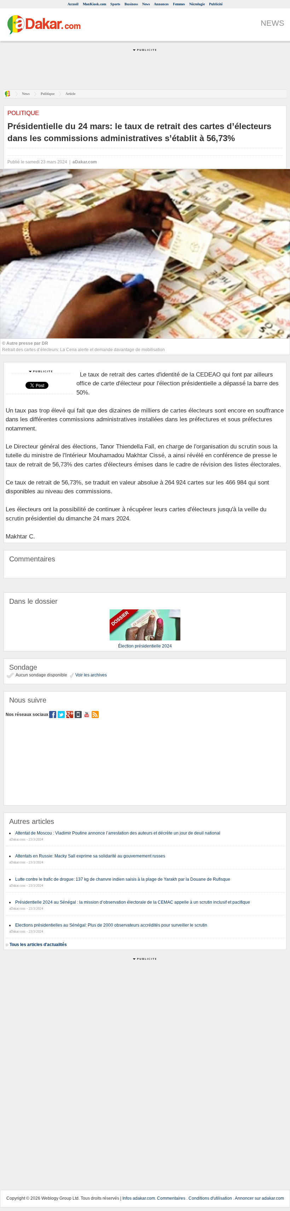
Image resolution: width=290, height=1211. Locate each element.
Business (131, 4)
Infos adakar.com (138, 1198)
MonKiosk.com (94, 4)
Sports (115, 4)
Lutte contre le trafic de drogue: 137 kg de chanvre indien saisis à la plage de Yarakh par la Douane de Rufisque (122, 879)
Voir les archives (90, 675)
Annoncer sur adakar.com (259, 1198)
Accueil (73, 4)
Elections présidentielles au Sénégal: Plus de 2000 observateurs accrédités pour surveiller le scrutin (111, 925)
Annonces (161, 4)
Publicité (215, 4)
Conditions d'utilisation (210, 1198)
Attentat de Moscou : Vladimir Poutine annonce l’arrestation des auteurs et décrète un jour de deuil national (117, 833)
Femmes (179, 4)
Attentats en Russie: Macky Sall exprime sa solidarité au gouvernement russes (90, 856)
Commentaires (171, 1198)
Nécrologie (197, 4)
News (146, 4)
